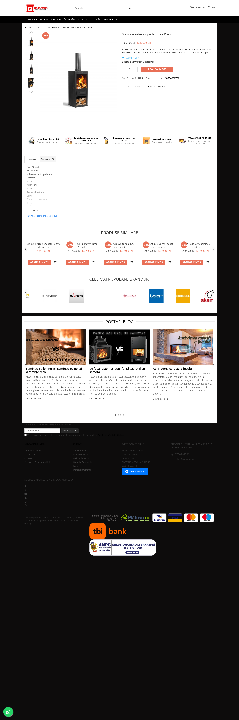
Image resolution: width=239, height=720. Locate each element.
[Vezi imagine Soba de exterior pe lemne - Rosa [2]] (31, 69)
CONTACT (83, 19)
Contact (28, 458)
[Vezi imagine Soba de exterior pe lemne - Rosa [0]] (31, 41)
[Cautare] (130, 8)
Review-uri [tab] (47, 159)
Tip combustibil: (35, 191)
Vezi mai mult (35, 210)
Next (31, 91)
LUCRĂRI (96, 19)
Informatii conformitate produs (42, 215)
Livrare (76, 465)
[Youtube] (25, 494)
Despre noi (29, 454)
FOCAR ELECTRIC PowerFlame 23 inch (81, 245)
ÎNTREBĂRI (69, 19)
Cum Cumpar (79, 450)
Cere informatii (158, 86)
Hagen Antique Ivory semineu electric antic (157, 245)
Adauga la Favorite (133, 86)
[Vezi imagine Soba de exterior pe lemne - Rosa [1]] (31, 55)
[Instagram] (25, 505)
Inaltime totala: (35, 206)
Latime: (31, 177)
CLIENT (77, 444)
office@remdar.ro (184, 458)
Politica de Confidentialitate (111, 435)
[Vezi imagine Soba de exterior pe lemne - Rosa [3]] (31, 83)
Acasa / (28, 27)
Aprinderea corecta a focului (173, 369)
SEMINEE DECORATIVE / (46, 27)
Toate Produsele (35, 19)
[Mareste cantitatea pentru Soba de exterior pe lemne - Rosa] (135, 69)
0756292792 (182, 454)
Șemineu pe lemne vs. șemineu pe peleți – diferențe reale (55, 370)
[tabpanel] (78, 80)
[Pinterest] (25, 490)
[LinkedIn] (25, 497)
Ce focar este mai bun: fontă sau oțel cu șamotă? (117, 370)
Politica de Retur (81, 458)
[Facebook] (25, 486)
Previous (31, 33)
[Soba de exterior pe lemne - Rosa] (78, 80)
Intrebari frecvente (82, 469)
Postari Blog (120, 321)
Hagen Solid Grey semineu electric (195, 245)
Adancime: (32, 184)
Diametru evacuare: (37, 199)
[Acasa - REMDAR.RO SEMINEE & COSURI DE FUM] (40, 8)
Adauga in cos (157, 69)
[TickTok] (25, 501)
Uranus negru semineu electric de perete (43, 245)
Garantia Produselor (83, 462)
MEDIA (55, 19)
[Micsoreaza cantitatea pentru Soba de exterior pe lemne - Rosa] (124, 69)
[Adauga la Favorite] (55, 262)
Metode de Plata (81, 454)
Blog (119, 19)
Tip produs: (33, 170)
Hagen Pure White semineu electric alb (119, 245)
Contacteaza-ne (137, 471)
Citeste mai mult (33, 398)
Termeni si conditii (33, 450)
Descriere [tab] (31, 159)
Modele (108, 19)
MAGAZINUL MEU (34, 444)
